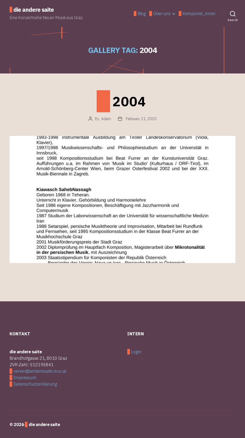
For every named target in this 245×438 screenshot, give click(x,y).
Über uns (161, 13)
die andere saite (33, 9)
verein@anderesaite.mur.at (40, 371)
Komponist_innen (199, 13)
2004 (129, 101)
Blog (141, 13)
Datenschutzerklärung (35, 384)
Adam (106, 118)
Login (136, 351)
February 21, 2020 (141, 118)
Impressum (24, 377)
